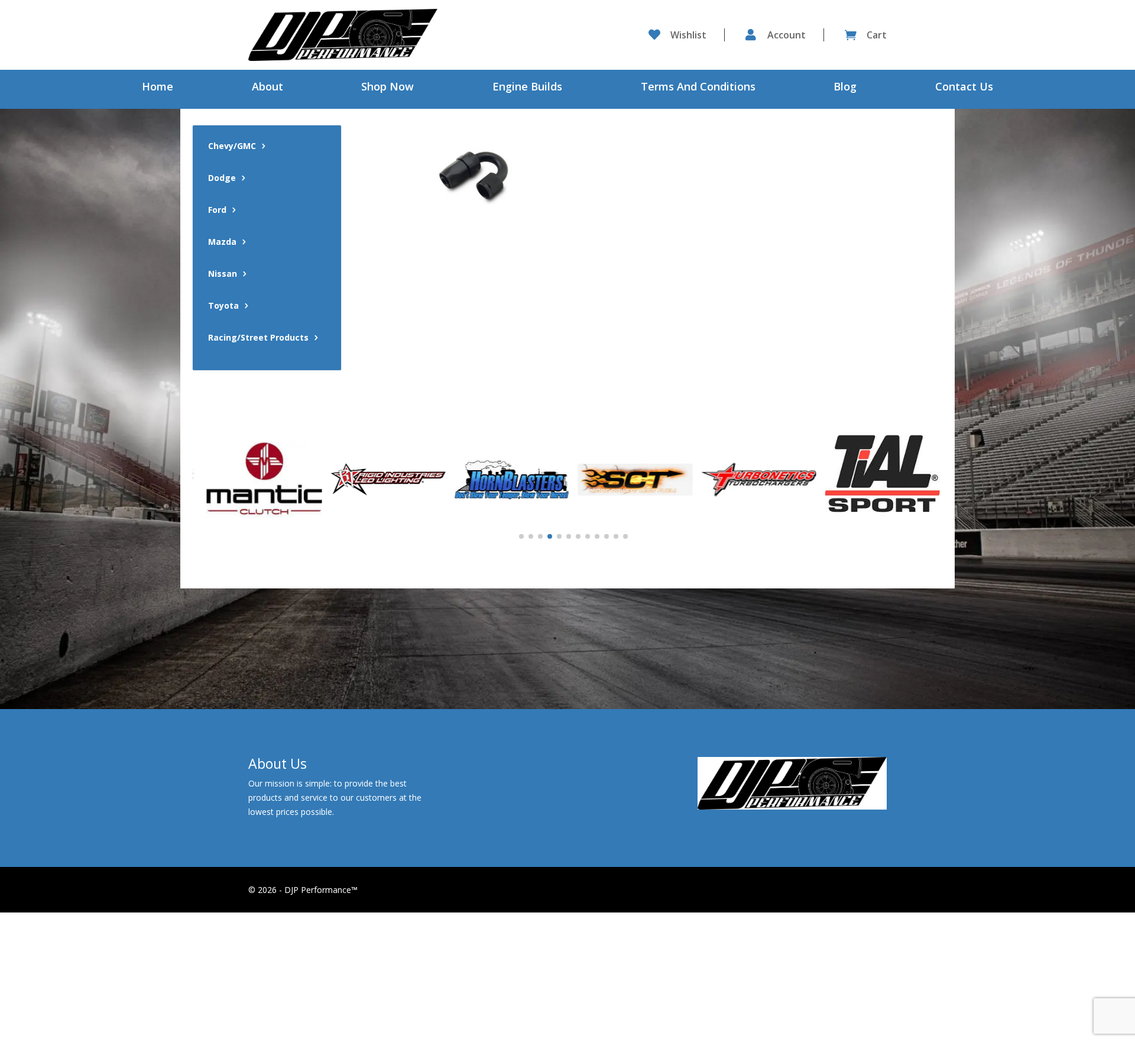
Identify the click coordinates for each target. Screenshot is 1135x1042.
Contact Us (964, 87)
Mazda (222, 242)
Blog (845, 87)
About (267, 87)
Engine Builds (527, 87)
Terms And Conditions (698, 87)
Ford (217, 210)
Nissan (222, 274)
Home (157, 87)
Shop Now (387, 87)
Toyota (223, 306)
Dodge (222, 178)
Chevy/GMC (232, 146)
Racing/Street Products (258, 338)
